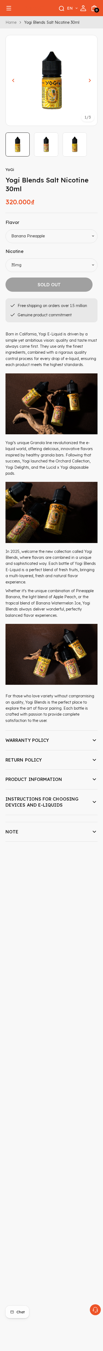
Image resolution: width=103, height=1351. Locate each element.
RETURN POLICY (23, 760)
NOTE (11, 831)
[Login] (83, 8)
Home (10, 22)
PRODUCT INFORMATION (33, 779)
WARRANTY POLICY (27, 740)
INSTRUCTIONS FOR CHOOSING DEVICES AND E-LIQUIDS (42, 802)
